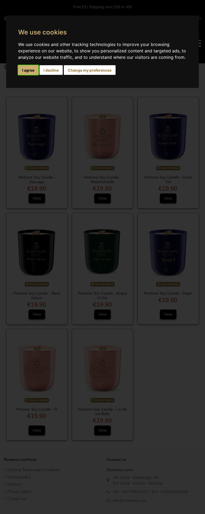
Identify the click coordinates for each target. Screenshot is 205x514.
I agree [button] (28, 70)
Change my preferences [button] (90, 70)
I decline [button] (51, 70)
